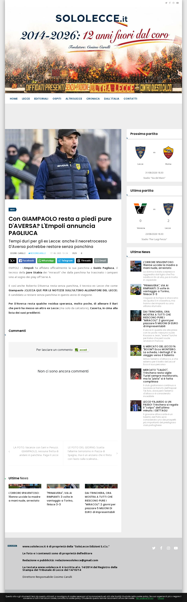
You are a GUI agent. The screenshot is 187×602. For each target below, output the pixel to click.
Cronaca (93, 98)
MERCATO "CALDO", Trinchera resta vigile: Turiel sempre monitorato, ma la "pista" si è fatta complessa (160, 375)
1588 (15, 490)
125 (53, 490)
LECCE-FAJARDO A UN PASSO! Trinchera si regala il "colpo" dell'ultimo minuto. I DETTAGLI (160, 406)
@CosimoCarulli (38, 253)
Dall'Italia (111, 98)
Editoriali (41, 98)
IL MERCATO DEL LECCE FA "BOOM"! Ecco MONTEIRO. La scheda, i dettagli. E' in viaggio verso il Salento (159, 351)
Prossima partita (144, 134)
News (12, 210)
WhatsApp (48, 260)
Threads (86, 260)
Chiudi (161, 598)
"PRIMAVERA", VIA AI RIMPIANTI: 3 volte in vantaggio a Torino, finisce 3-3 (60, 498)
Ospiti (57, 98)
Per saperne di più (144, 598)
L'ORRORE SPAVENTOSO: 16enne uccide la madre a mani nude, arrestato (24, 496)
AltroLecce (74, 98)
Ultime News (140, 252)
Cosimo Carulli (18, 253)
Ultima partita (141, 190)
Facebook (28, 260)
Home (14, 98)
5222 (91, 490)
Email (103, 260)
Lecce (26, 98)
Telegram (67, 260)
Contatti (130, 98)
